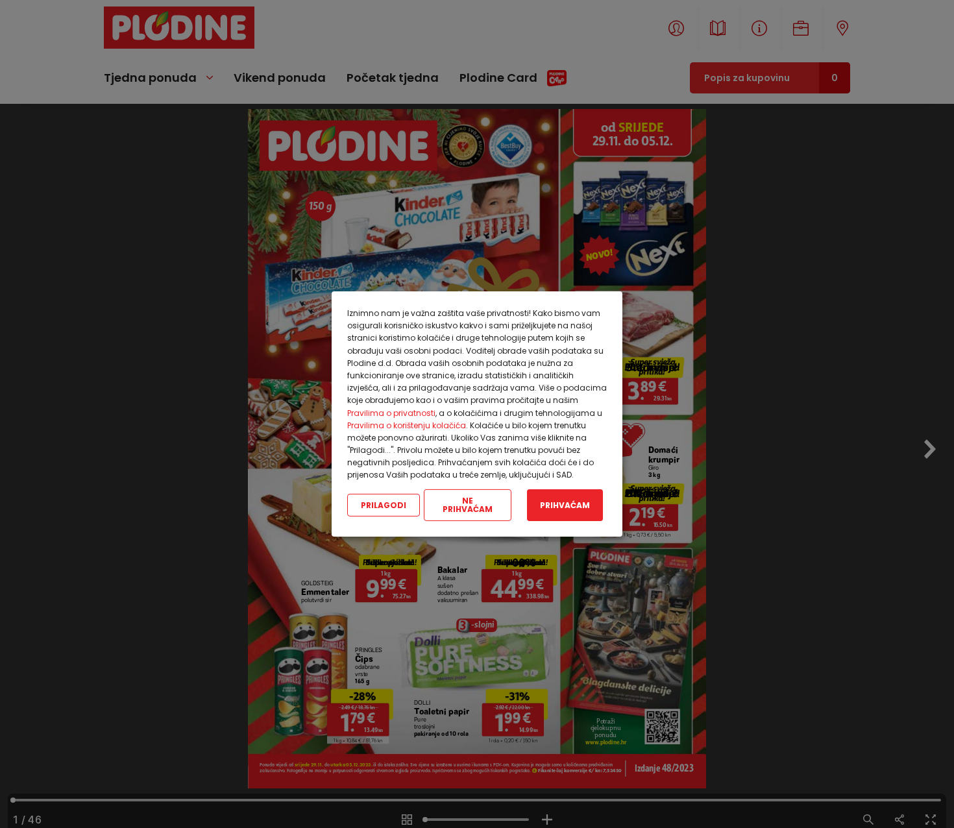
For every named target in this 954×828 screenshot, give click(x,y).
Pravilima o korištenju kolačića (406, 425)
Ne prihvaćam (468, 505)
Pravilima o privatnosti (391, 412)
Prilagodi (383, 504)
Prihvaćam (565, 504)
